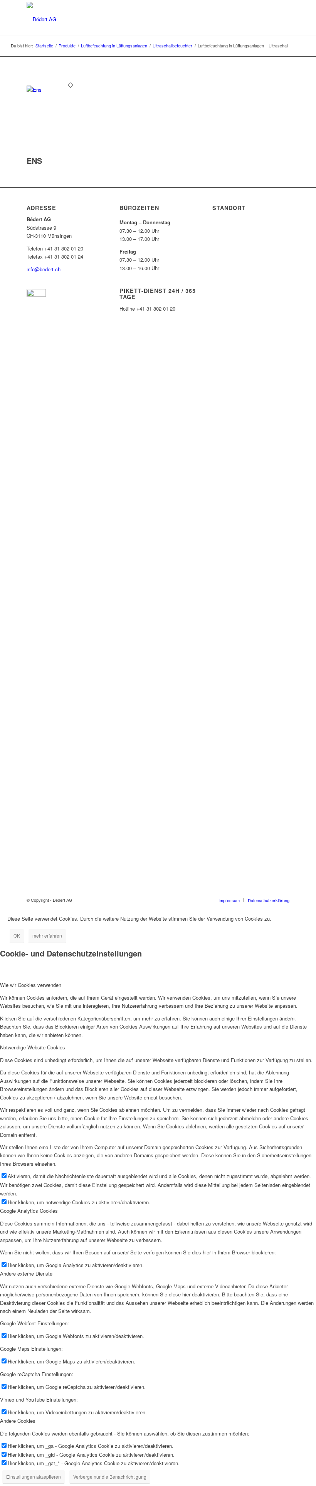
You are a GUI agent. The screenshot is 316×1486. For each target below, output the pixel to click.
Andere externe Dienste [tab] (26, 1273)
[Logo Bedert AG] (41, 18)
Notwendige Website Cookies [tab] (32, 1047)
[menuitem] (229, 900)
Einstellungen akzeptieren (33, 1476)
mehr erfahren (47, 935)
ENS (34, 160)
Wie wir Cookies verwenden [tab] (30, 984)
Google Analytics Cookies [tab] (29, 1210)
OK (16, 935)
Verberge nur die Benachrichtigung (109, 1476)
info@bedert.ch (44, 269)
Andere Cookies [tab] (17, 1420)
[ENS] (70, 89)
